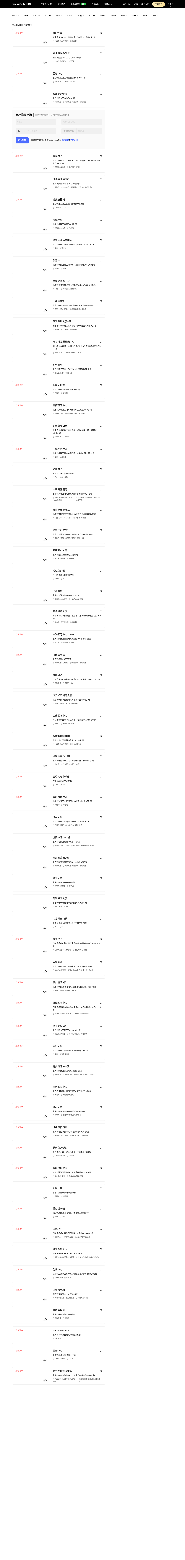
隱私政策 (65, 140)
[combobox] (17, 131)
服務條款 (75, 140)
